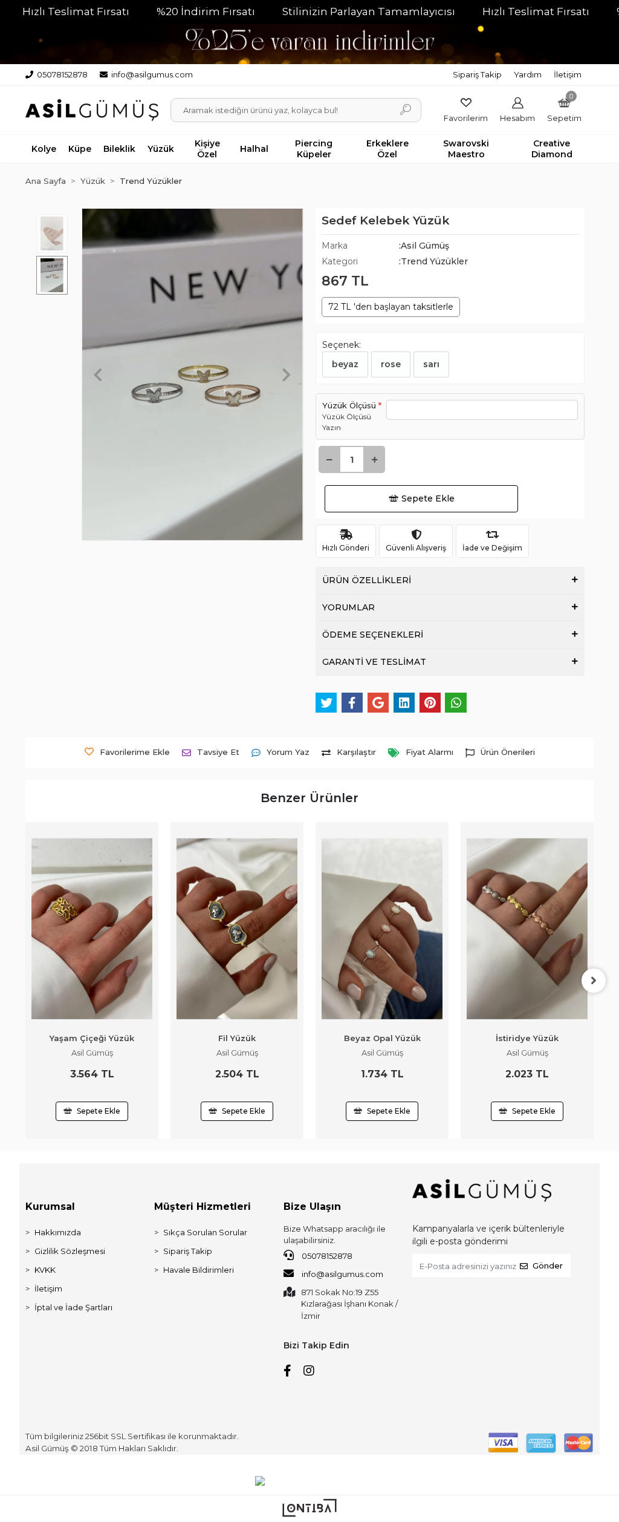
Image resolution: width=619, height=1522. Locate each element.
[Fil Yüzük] (91, 929)
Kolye (43, 148)
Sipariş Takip (477, 74)
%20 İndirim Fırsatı (206, 11)
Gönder (548, 1265)
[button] (564, 110)
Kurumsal (50, 1206)
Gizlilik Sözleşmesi (69, 1251)
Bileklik (119, 148)
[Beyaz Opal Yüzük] (237, 929)
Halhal (254, 148)
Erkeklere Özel (387, 149)
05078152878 (326, 1256)
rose (391, 364)
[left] (25, 980)
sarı (431, 364)
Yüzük (160, 148)
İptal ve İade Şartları (73, 1307)
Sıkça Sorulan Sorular (205, 1232)
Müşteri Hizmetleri (202, 1206)
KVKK (45, 1270)
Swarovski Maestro (466, 149)
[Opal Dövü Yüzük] (527, 888)
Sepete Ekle (428, 498)
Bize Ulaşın (312, 1206)
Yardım (528, 74)
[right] (593, 980)
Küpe (79, 148)
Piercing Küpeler (313, 149)
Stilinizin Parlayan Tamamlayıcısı (368, 11)
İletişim (568, 74)
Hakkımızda (57, 1232)
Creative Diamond (551, 149)
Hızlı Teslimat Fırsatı (75, 11)
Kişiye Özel (207, 149)
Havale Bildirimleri (198, 1270)
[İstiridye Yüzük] (382, 929)
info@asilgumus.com (342, 1274)
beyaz (345, 364)
